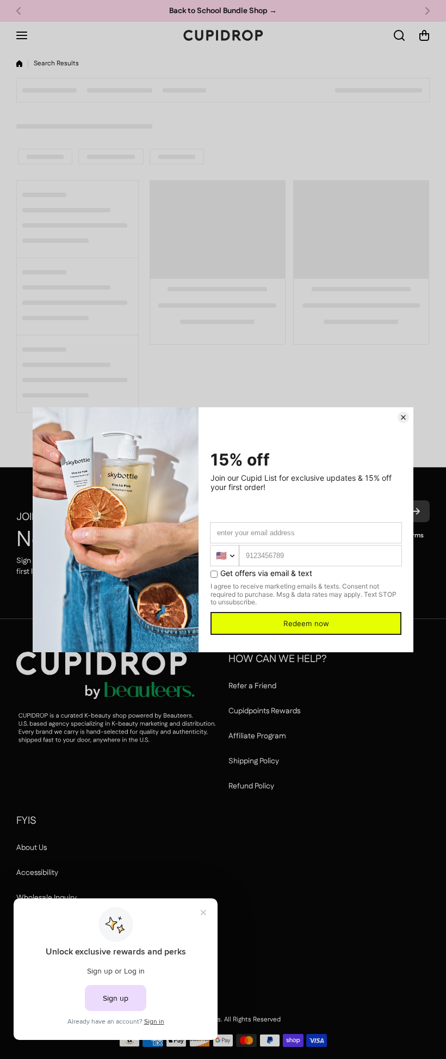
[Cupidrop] (223, 35)
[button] (21, 10)
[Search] (400, 35)
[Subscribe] (416, 511)
